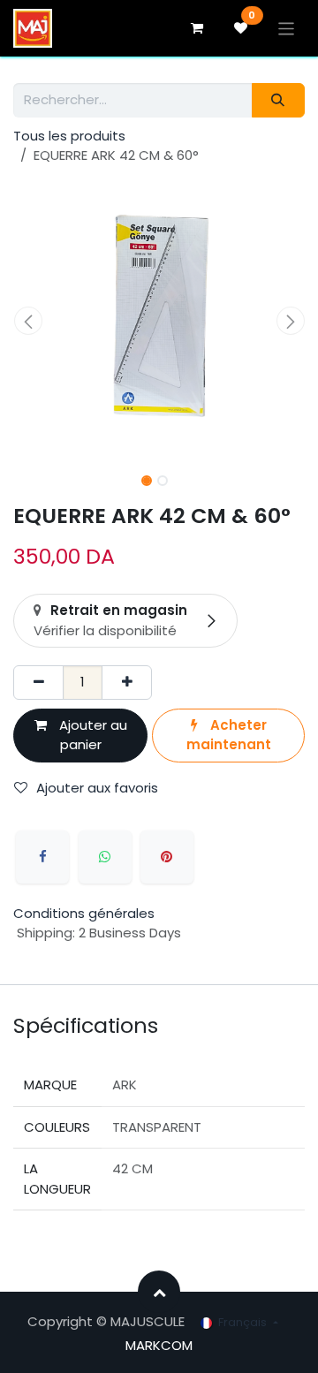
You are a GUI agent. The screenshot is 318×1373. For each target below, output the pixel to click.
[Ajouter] (127, 682)
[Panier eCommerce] (197, 28)
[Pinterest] (166, 857)
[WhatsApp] (105, 857)
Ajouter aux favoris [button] (97, 787)
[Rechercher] (278, 100)
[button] (27, 321)
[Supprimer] (38, 682)
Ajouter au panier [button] (91, 735)
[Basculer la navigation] (287, 28)
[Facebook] (42, 857)
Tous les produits (69, 135)
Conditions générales (84, 913)
